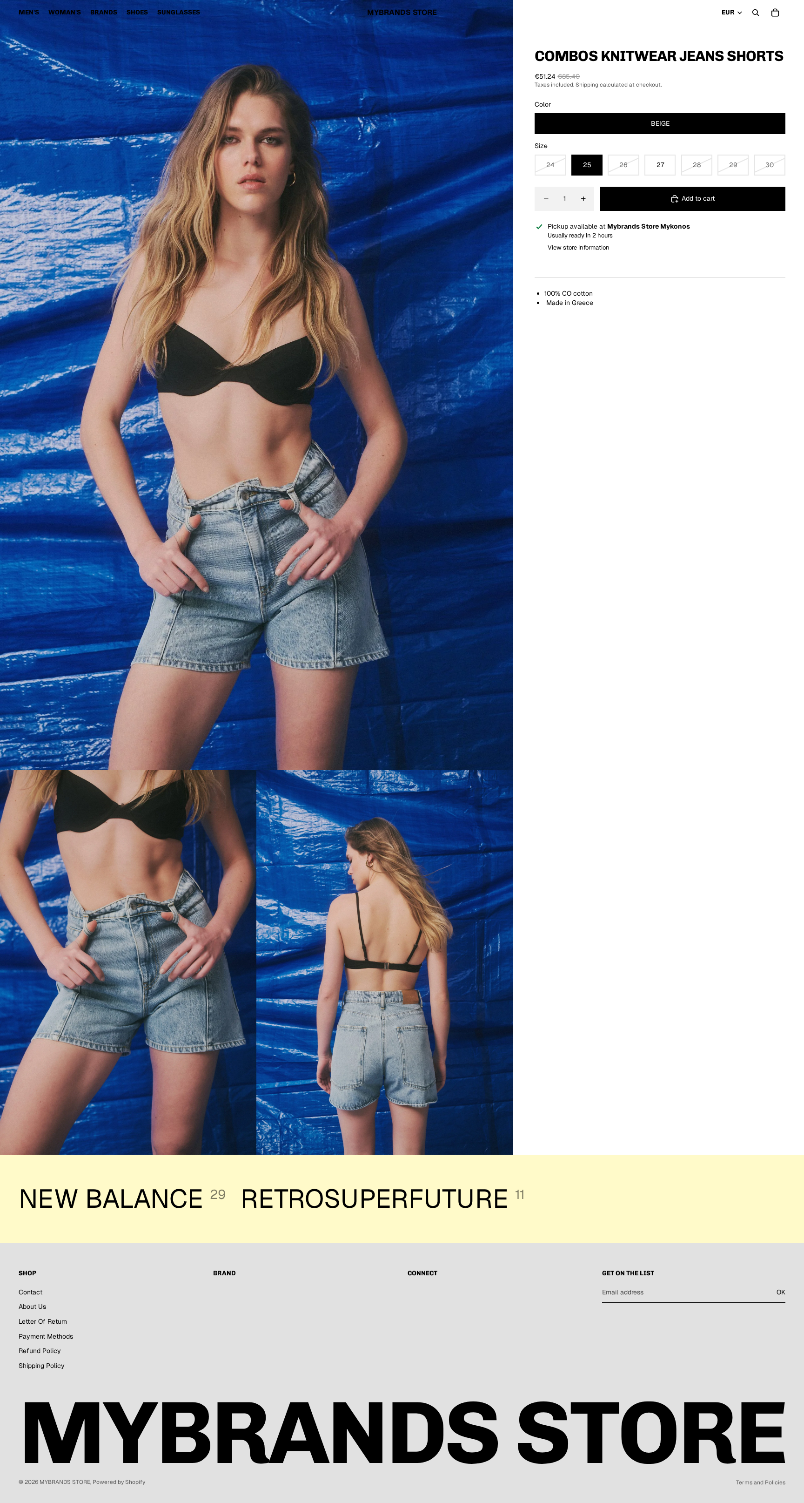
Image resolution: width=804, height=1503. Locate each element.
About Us (32, 1307)
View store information (579, 247)
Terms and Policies (760, 1482)
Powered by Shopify (119, 1482)
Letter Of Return (43, 1321)
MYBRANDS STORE (65, 1482)
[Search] (755, 12)
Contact (30, 1292)
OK (781, 1292)
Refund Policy (40, 1351)
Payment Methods (46, 1336)
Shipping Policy (42, 1365)
